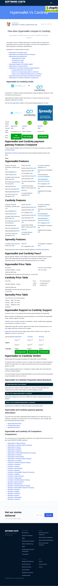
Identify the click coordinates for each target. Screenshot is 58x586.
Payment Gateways (27, 535)
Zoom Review (25, 569)
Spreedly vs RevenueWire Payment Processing (21, 487)
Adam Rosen (15, 23)
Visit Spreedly (43, 136)
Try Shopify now (51, 10)
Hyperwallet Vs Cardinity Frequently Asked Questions (24, 68)
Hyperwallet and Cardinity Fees (18, 56)
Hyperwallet (15, 103)
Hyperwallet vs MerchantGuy (16, 456)
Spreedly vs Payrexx (13, 495)
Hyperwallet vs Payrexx (14, 447)
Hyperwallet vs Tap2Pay (14, 449)
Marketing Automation (28, 541)
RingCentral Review (27, 572)
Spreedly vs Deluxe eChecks (16, 482)
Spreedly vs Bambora (14, 489)
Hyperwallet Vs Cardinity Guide (18, 52)
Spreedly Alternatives (14, 427)
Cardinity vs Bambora (14, 470)
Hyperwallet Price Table (18, 58)
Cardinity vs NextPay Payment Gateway (19, 480)
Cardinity (14, 153)
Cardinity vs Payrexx (13, 466)
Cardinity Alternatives (14, 425)
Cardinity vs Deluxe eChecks (16, 476)
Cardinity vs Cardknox (14, 464)
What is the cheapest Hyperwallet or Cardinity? (25, 72)
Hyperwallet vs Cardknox (15, 455)
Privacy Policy (43, 564)
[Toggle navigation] (51, 3)
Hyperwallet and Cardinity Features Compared (22, 54)
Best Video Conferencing (46, 540)
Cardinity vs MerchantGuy (15, 468)
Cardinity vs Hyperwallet (15, 478)
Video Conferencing (27, 544)
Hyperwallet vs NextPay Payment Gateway (19, 458)
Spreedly (22, 153)
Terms (40, 567)
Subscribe (49, 515)
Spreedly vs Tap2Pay (13, 491)
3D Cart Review (26, 564)
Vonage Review (26, 575)
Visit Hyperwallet (16, 136)
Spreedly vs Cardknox (14, 493)
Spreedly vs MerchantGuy (15, 484)
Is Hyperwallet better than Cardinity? (22, 70)
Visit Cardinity (27, 136)
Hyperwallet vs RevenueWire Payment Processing (22, 453)
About (40, 561)
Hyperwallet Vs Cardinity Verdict (18, 66)
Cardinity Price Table (18, 60)
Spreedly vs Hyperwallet (14, 497)
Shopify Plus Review (27, 561)
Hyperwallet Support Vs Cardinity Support (21, 64)
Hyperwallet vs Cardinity (15, 460)
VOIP (23, 546)
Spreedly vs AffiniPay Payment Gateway (19, 485)
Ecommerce (25, 532)
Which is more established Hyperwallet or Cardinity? (27, 74)
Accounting (25, 554)
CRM (23, 538)
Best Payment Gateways (45, 537)
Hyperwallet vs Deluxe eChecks (16, 443)
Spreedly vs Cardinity (14, 499)
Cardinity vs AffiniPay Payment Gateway (19, 462)
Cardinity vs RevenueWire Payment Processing (21, 472)
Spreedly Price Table (18, 62)
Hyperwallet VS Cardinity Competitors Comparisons (23, 77)
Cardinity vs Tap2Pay (14, 474)
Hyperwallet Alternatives (15, 423)
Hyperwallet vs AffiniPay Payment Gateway (20, 445)
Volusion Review (26, 567)
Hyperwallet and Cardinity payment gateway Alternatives (25, 75)
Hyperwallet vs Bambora (15, 451)
